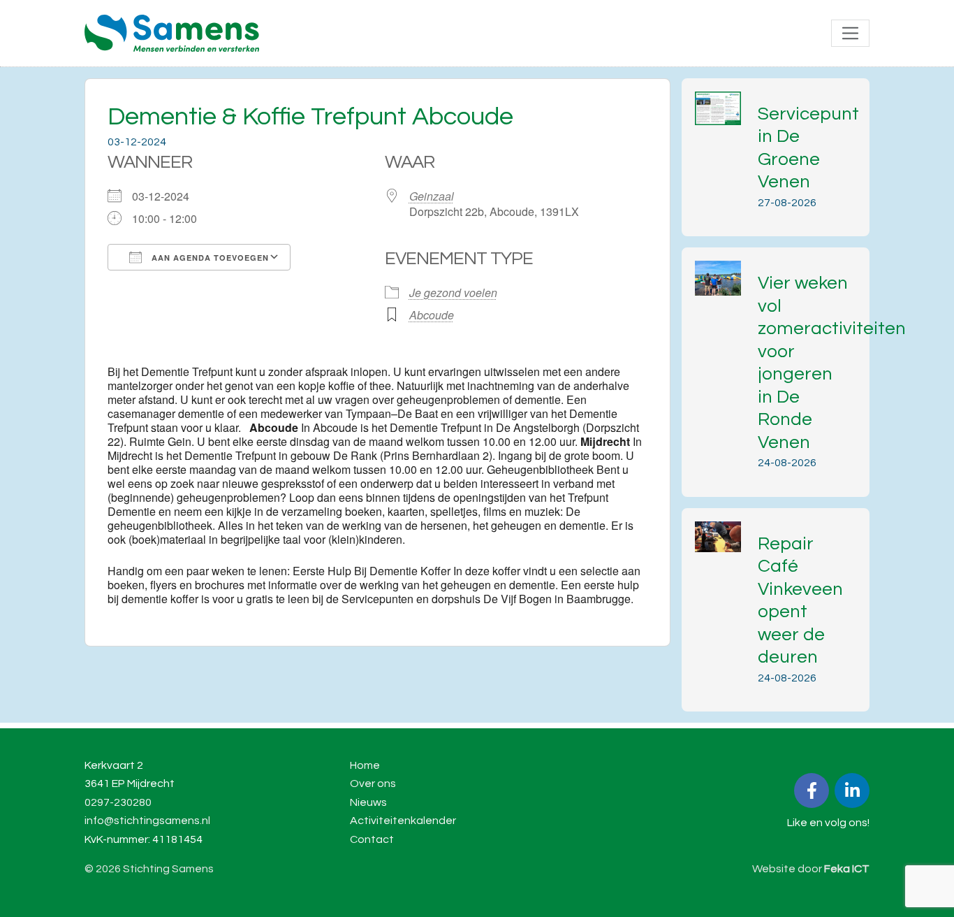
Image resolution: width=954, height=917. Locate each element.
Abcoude (431, 315)
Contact (372, 839)
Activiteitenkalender (403, 820)
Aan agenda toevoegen (209, 257)
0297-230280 (118, 802)
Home (365, 765)
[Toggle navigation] (850, 33)
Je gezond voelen (453, 292)
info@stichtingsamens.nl (147, 820)
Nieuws (368, 802)
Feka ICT (846, 868)
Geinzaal (431, 196)
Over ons (373, 783)
